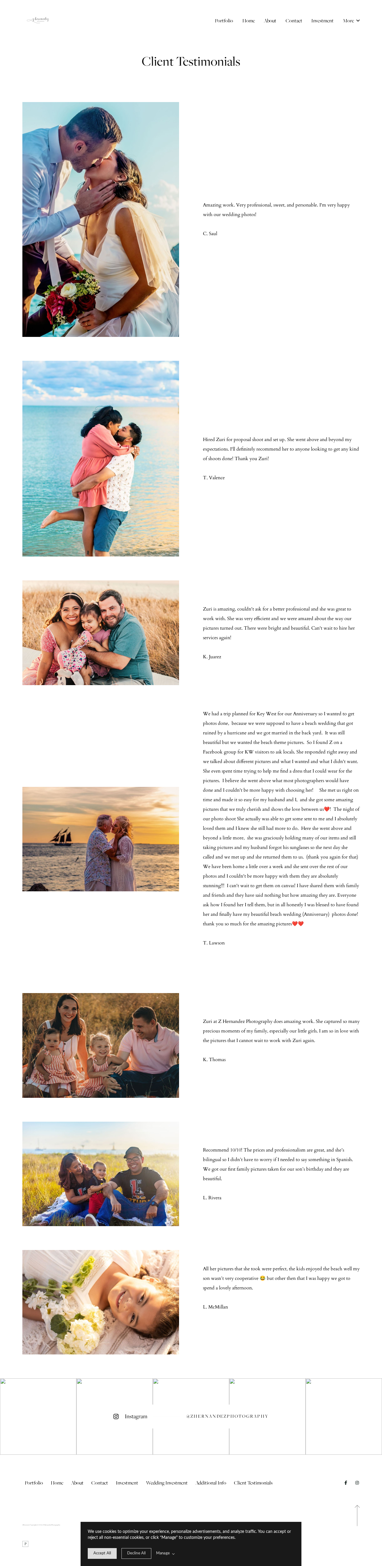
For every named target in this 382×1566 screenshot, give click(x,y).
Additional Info (210, 1482)
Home (248, 20)
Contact (294, 20)
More (349, 20)
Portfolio (224, 20)
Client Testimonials (253, 1482)
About (270, 20)
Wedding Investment (167, 1482)
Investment (322, 20)
